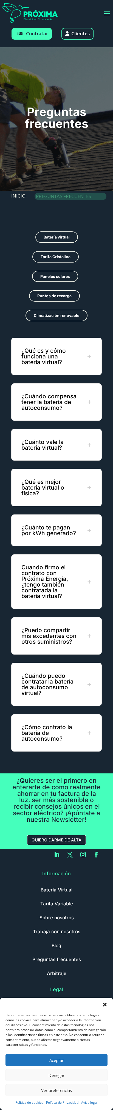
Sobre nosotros (56, 917)
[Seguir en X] (69, 854)
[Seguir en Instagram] (83, 854)
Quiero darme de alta (56, 840)
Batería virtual (57, 237)
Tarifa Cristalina (55, 256)
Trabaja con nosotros (56, 931)
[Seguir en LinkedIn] (56, 854)
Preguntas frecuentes (56, 959)
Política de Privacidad (62, 1102)
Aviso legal (89, 1102)
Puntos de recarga (54, 295)
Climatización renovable (56, 315)
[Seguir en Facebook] (96, 854)
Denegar (56, 1075)
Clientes (80, 33)
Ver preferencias (56, 1090)
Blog (56, 945)
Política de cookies (29, 1102)
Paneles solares (55, 276)
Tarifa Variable (56, 903)
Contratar (37, 33)
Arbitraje (56, 973)
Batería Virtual (56, 890)
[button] (105, 1004)
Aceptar (56, 1060)
